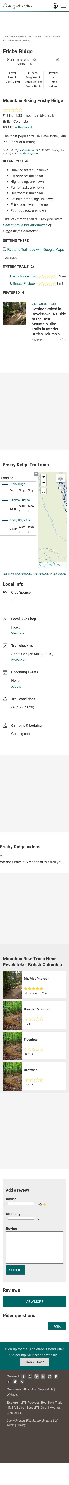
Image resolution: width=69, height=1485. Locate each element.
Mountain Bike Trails (21, 36)
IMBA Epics (16, 1407)
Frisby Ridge (23, 40)
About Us (29, 1389)
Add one (16, 686)
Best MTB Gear (36, 1407)
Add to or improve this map (17, 573)
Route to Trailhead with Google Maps (35, 249)
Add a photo (44, 59)
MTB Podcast (29, 1402)
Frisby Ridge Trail (23, 275)
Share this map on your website (49, 573)
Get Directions (19, 59)
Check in (38, 63)
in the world (23, 126)
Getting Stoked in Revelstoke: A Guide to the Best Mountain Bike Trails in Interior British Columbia (49, 321)
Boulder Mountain (37, 1009)
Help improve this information (25, 224)
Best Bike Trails (51, 1402)
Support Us (45, 1389)
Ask (57, 1325)
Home (6, 36)
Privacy (21, 1425)
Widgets (12, 1394)
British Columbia (52, 36)
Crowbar (30, 1070)
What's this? (18, 660)
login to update (20, 713)
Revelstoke (9, 40)
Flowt (15, 627)
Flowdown (31, 1040)
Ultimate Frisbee (22, 283)
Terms (10, 1425)
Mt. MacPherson (36, 979)
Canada (38, 36)
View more (17, 633)
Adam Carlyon (22, 653)
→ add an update (28, 153)
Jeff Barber (26, 150)
